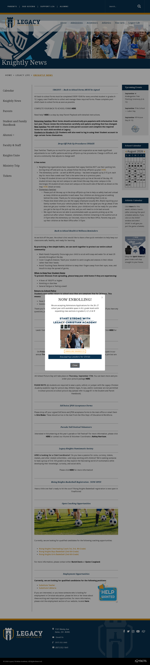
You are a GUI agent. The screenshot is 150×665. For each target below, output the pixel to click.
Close (75, 365)
